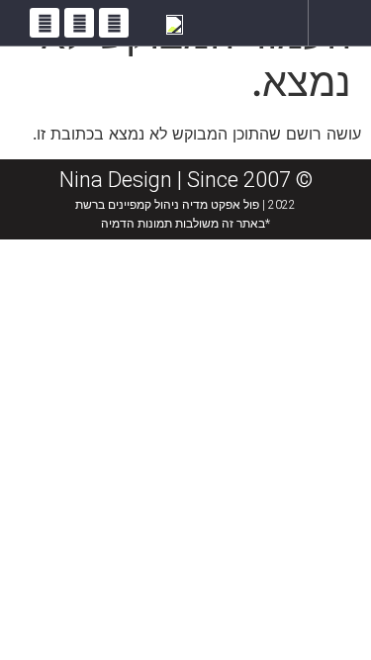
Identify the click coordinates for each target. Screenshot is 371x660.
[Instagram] (79, 23)
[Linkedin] (44, 23)
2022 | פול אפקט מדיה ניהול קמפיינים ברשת (185, 205)
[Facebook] (114, 23)
